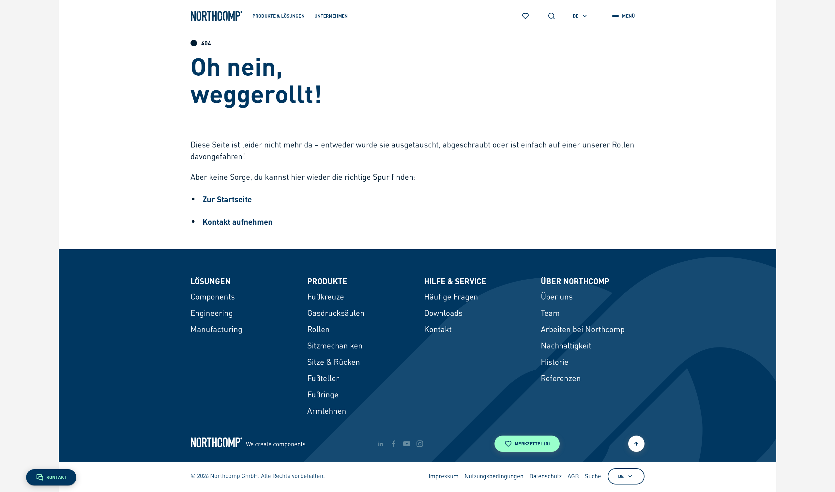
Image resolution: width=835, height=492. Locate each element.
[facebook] (393, 443)
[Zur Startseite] (216, 16)
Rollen (318, 330)
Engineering (211, 314)
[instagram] (419, 443)
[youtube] (406, 443)
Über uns (557, 297)
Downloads (443, 314)
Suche (593, 477)
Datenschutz (545, 477)
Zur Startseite (227, 199)
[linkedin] (380, 443)
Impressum (444, 477)
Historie (555, 363)
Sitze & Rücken (333, 363)
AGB (573, 477)
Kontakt (438, 330)
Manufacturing (216, 330)
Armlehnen (326, 412)
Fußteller (323, 379)
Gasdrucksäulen (336, 314)
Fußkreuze (325, 297)
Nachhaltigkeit (566, 346)
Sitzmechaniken (335, 346)
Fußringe (323, 395)
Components (212, 297)
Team (550, 314)
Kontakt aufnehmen (238, 222)
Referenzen (561, 379)
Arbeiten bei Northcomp (583, 330)
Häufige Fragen (451, 297)
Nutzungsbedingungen (494, 477)
